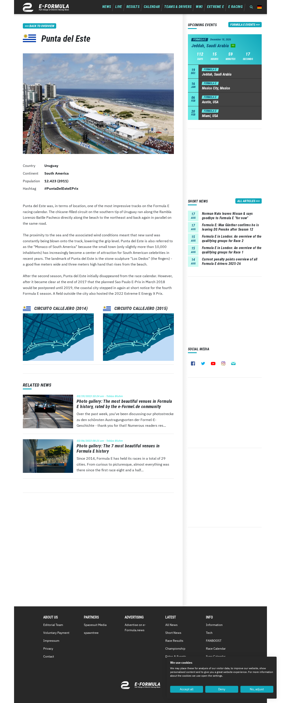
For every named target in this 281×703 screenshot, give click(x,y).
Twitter (203, 363)
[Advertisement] (225, 159)
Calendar (152, 7)
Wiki (199, 7)
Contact (48, 656)
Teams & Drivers (177, 7)
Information (214, 625)
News (106, 7)
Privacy (48, 649)
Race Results (174, 641)
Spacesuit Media (95, 625)
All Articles (246, 201)
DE (259, 7)
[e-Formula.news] (46, 7)
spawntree (91, 633)
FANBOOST (214, 641)
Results (132, 7)
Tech (209, 633)
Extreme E (215, 7)
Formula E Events (242, 24)
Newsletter (233, 363)
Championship (175, 649)
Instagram (223, 363)
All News (171, 625)
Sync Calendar (215, 656)
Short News (173, 633)
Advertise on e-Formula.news (135, 627)
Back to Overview (41, 26)
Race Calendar (216, 649)
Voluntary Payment (56, 633)
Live (118, 7)
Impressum (51, 641)
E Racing (235, 7)
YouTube (213, 363)
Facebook (193, 363)
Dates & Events (175, 656)
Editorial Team (53, 625)
